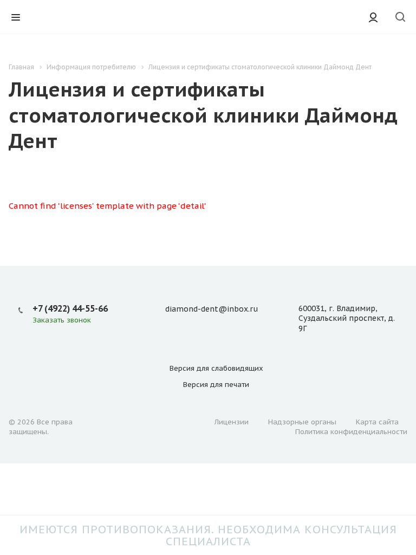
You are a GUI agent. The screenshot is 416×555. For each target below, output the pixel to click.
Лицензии (231, 422)
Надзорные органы (302, 422)
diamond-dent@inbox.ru (211, 309)
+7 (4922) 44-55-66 (70, 308)
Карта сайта (377, 422)
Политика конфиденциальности (351, 431)
